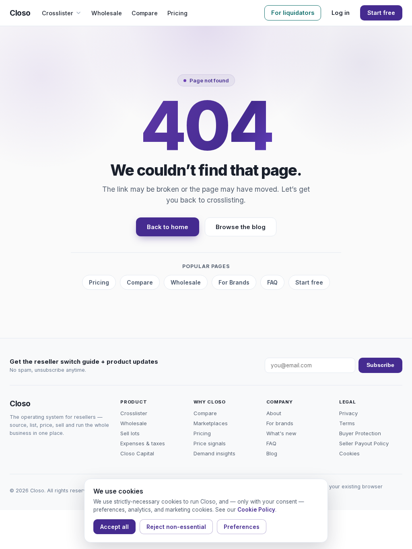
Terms (347, 423)
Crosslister (57, 13)
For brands (279, 423)
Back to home (167, 227)
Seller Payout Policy (364, 443)
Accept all (114, 526)
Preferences (242, 526)
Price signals (210, 443)
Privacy (348, 413)
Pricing (177, 13)
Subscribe (380, 365)
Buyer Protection (360, 433)
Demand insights (214, 453)
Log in (341, 12)
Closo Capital (137, 453)
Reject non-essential (176, 526)
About (273, 413)
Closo (20, 13)
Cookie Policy (256, 509)
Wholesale (106, 13)
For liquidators (292, 12)
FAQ (272, 282)
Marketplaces (211, 423)
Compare (145, 13)
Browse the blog (241, 227)
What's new (281, 433)
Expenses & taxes (142, 443)
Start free (381, 12)
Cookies (349, 453)
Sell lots (130, 433)
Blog (271, 453)
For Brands (233, 282)
